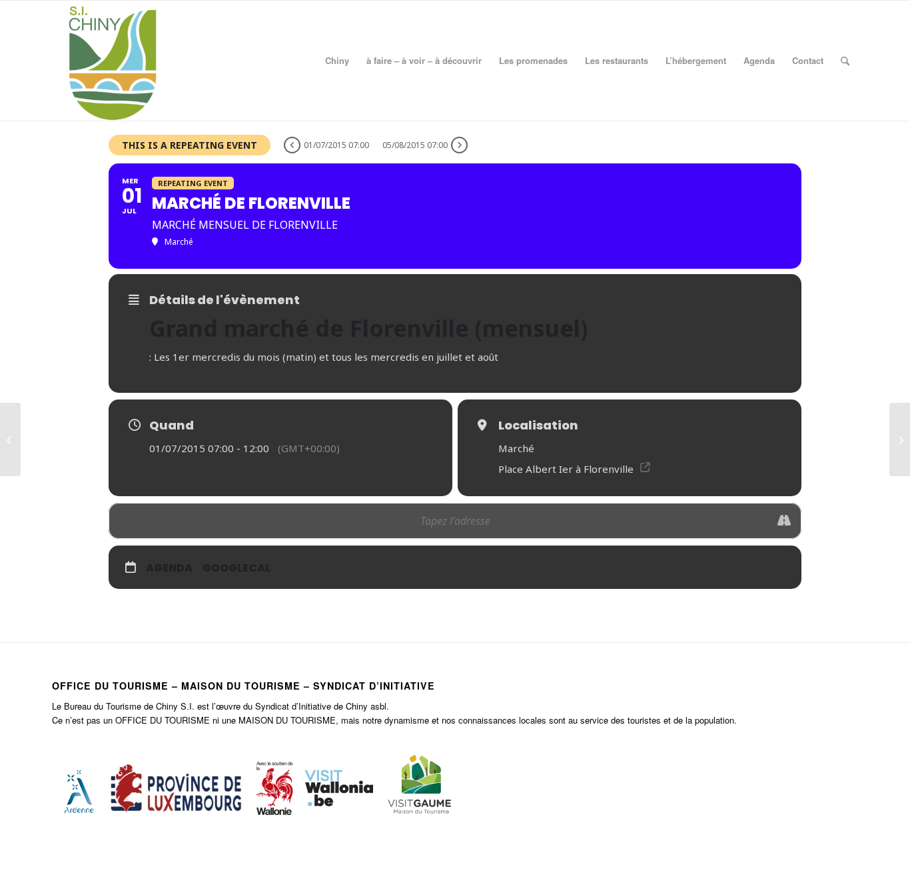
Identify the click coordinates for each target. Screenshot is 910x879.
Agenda (169, 568)
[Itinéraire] (783, 521)
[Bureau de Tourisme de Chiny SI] (112, 61)
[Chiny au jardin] (10, 439)
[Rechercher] (845, 61)
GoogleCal (236, 568)
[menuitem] (337, 61)
